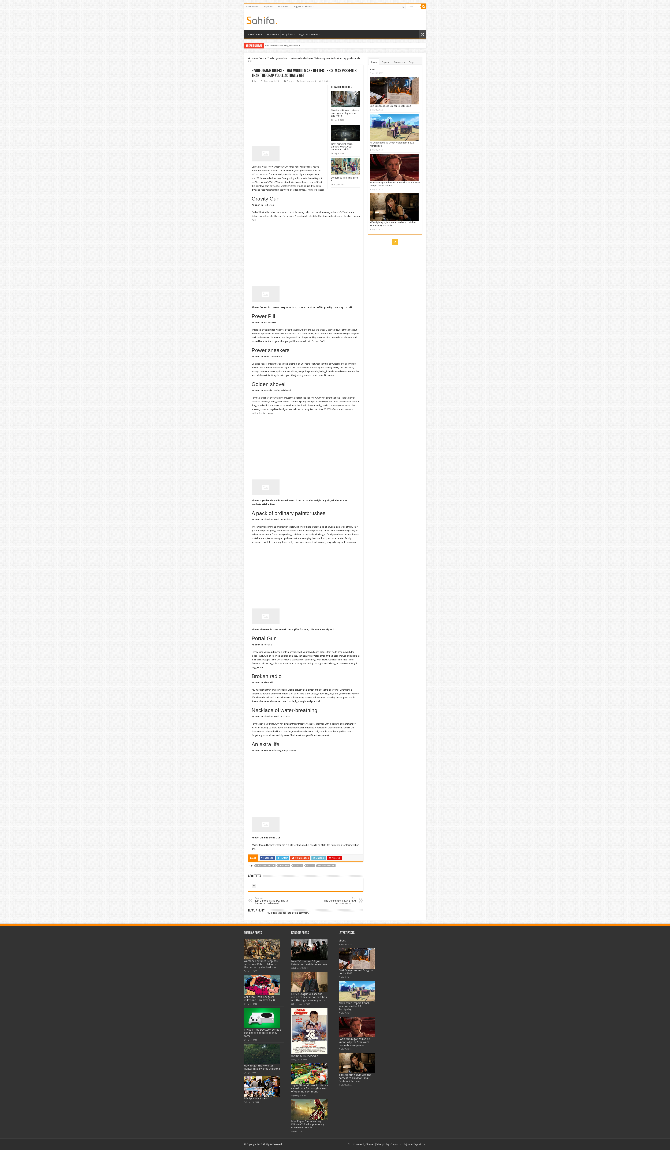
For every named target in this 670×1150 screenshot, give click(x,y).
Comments (399, 62)
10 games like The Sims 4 (345, 179)
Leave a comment (308, 81)
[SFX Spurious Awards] (262, 1086)
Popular (386, 62)
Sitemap (370, 1144)
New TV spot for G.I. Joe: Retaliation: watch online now (309, 963)
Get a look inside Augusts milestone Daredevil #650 (259, 998)
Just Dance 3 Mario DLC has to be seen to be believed (271, 901)
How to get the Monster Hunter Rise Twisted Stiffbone (262, 1067)
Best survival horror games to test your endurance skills (342, 146)
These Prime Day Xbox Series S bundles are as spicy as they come (262, 1033)
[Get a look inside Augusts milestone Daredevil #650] (262, 985)
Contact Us (395, 1144)
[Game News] (262, 20)
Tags (411, 62)
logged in (284, 912)
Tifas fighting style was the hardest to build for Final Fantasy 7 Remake (355, 1078)
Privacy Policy (382, 1144)
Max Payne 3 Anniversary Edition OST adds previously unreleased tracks (307, 1124)
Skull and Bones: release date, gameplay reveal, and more (345, 113)
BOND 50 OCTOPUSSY (304, 1055)
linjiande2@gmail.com (415, 1144)
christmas (284, 866)
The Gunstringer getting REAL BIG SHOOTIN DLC (340, 901)
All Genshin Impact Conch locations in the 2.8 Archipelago (354, 1006)
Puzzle (310, 866)
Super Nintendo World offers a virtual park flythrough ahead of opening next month (309, 1088)
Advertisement (252, 6)
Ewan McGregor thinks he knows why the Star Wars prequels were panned (300, 45)
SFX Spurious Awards (256, 1098)
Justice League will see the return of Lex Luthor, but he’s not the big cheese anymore (309, 997)
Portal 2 (298, 866)
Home (253, 58)
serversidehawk (326, 866)
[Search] (423, 6)
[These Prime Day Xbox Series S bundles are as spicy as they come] (262, 1018)
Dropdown (268, 6)
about (373, 69)
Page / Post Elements (304, 6)
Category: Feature (265, 866)
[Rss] (402, 7)
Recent (374, 62)
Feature (262, 58)
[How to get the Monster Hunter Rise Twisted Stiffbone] (262, 1054)
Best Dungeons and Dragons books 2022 (390, 106)
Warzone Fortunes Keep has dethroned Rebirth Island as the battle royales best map (261, 964)
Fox (256, 81)
